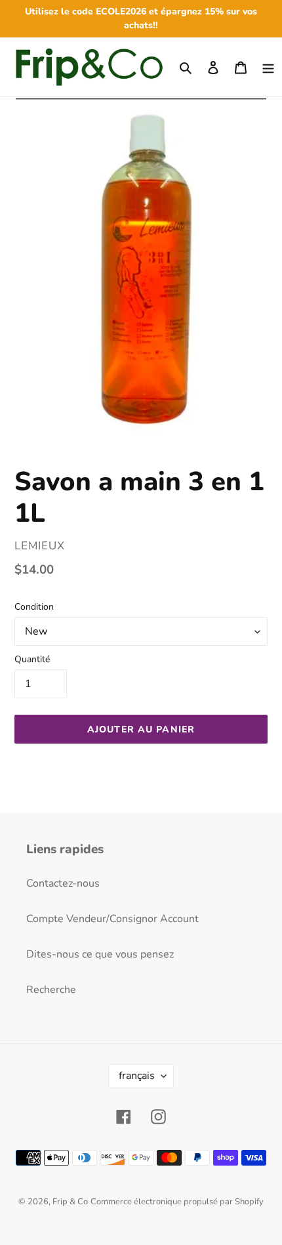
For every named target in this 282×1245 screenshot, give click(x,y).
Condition (34, 607)
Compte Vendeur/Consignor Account (112, 919)
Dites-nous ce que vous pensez (100, 954)
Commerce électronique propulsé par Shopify (177, 1202)
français (137, 1075)
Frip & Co (70, 1202)
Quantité (32, 659)
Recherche (51, 989)
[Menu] (268, 66)
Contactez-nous (63, 883)
